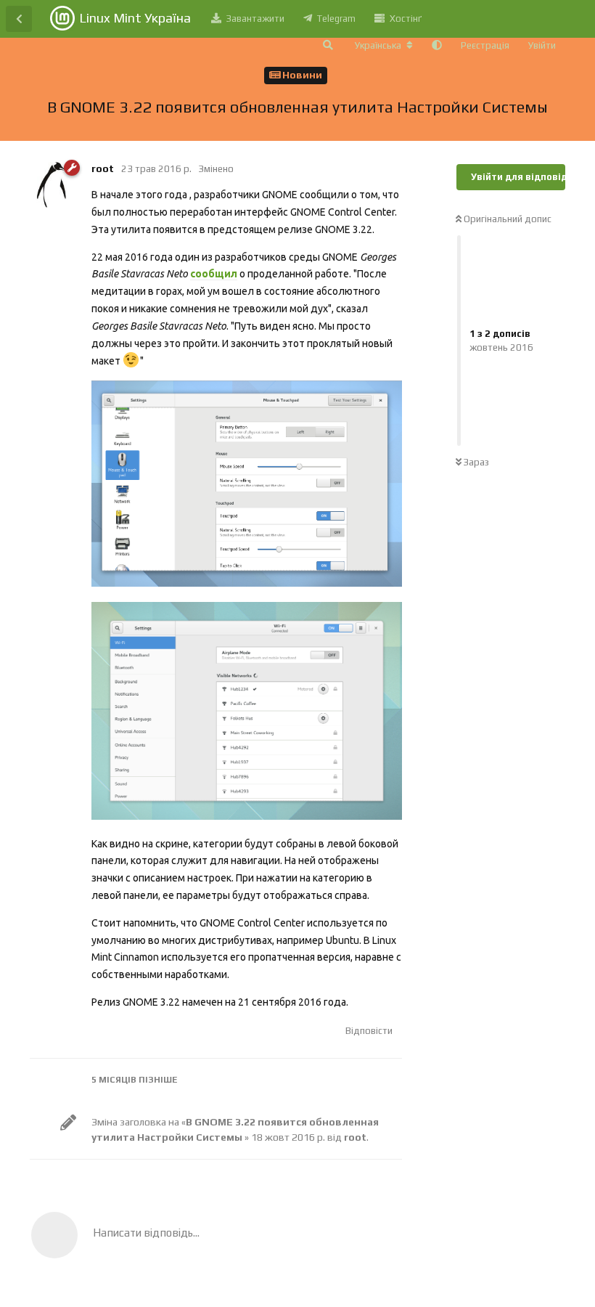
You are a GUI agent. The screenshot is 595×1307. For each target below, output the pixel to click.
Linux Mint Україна (135, 17)
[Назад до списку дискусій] (19, 19)
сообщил (213, 274)
